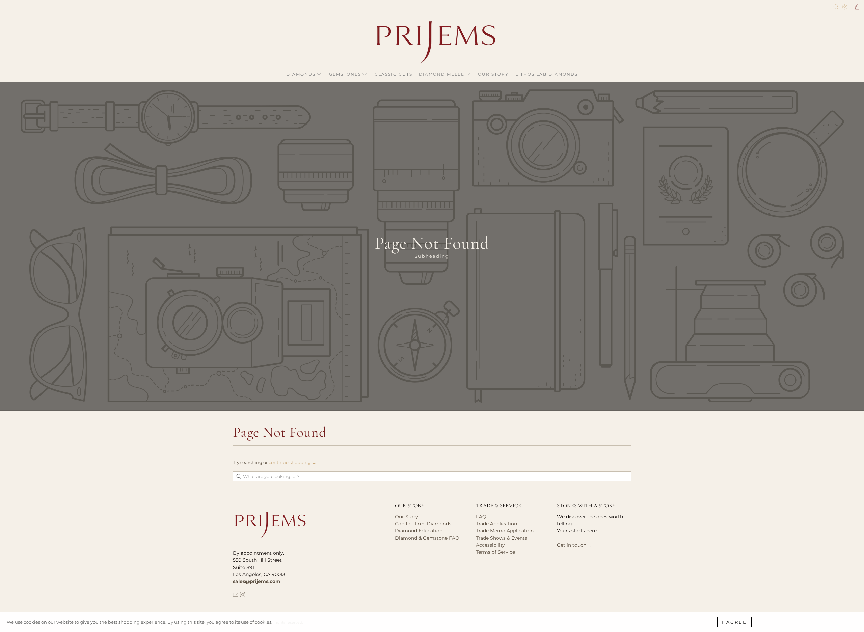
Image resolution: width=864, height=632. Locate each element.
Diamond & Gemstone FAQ (427, 538)
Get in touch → (574, 545)
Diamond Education (418, 531)
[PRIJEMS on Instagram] (242, 596)
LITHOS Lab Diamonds (546, 74)
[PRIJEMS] (432, 42)
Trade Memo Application (505, 531)
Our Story (493, 74)
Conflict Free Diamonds (423, 524)
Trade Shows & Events (501, 538)
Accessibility (490, 545)
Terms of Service (495, 552)
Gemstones (345, 74)
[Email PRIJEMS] (235, 596)
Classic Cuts (393, 74)
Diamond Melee (441, 74)
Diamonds (301, 74)
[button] (857, 7)
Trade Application (496, 524)
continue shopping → (292, 462)
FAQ (481, 517)
